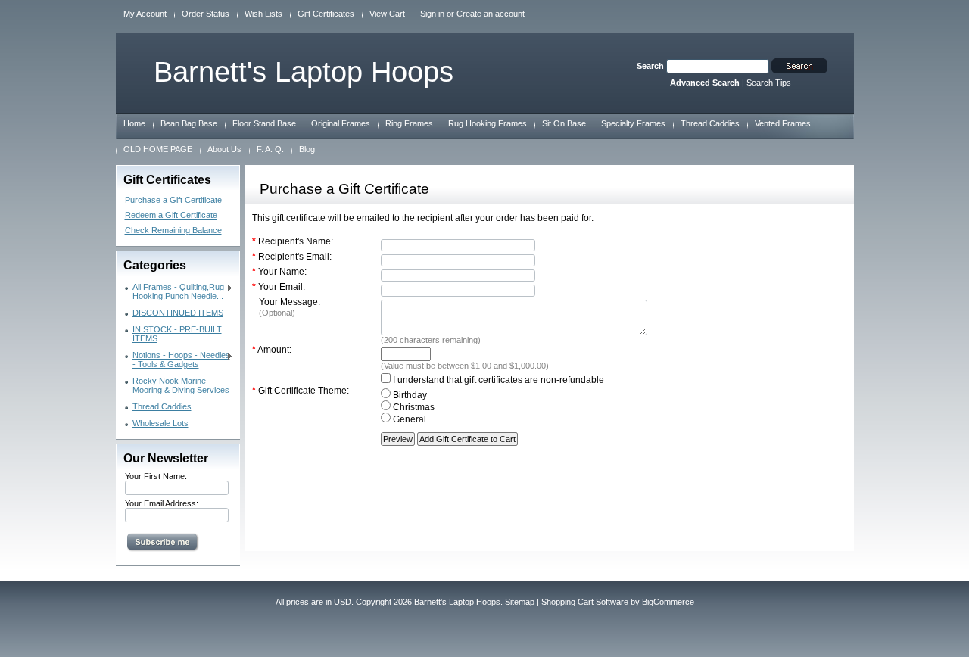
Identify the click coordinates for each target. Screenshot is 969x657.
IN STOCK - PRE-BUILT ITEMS (177, 334)
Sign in (432, 13)
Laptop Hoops (303, 71)
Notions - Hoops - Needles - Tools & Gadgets (177, 359)
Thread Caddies (162, 406)
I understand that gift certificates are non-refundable (497, 380)
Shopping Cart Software (584, 601)
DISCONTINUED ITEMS (177, 312)
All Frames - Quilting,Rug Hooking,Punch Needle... (174, 291)
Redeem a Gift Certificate (171, 215)
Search (650, 65)
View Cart (387, 13)
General (408, 419)
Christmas (413, 407)
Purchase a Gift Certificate (173, 199)
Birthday (409, 395)
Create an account (490, 13)
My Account (145, 13)
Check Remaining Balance (173, 230)
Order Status (205, 13)
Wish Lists (263, 13)
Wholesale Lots (160, 423)
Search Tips (768, 82)
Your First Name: (156, 476)
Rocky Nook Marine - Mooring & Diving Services (180, 385)
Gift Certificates (326, 13)
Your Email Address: (161, 503)
